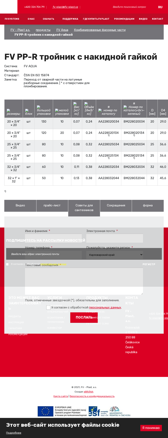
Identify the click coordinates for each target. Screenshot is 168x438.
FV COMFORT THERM (98, 317)
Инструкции (16, 322)
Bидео (20, 205)
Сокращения (116, 205)
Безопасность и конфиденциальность (92, 396)
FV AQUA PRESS (95, 311)
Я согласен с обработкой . (39, 264)
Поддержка (70, 19)
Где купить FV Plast (96, 19)
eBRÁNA (88, 391)
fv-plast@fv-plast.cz (65, 6)
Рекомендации (124, 19)
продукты (43, 30)
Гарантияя (15, 328)
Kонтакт (157, 19)
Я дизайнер (54, 305)
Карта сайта (60, 396)
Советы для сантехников (84, 208)
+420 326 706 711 (34, 6)
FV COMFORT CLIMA (97, 323)
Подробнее (13, 432)
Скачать (48, 19)
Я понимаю (151, 428)
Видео (143, 19)
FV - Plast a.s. (20, 30)
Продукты (14, 316)
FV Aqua (62, 30)
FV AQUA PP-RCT (96, 305)
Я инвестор (54, 328)
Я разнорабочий (57, 311)
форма (148, 205)
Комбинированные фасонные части (100, 30)
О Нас (31, 19)
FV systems (12, 19)
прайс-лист (52, 205)
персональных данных (53, 264)
